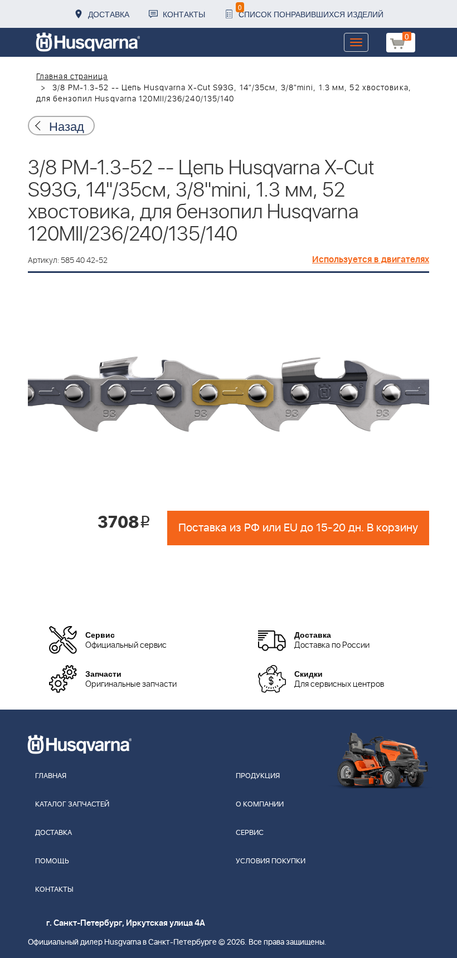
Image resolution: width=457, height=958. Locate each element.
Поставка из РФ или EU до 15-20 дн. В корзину (298, 528)
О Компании (260, 804)
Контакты (184, 13)
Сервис (250, 833)
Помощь (52, 861)
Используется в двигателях (370, 259)
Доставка (108, 13)
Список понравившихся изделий (310, 10)
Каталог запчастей (72, 804)
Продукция (258, 776)
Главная (50, 776)
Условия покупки (270, 861)
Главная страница (72, 76)
